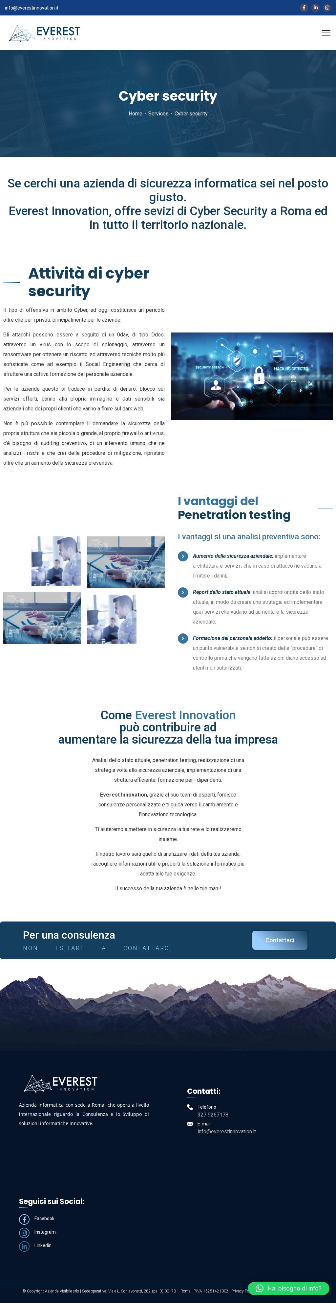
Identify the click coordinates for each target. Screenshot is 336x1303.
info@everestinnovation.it (31, 8)
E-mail (204, 1123)
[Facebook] (24, 1219)
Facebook (44, 1218)
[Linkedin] (24, 1246)
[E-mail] (190, 1124)
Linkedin (43, 1245)
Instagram (45, 1232)
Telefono (207, 1107)
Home (135, 114)
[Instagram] (24, 1233)
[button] (288, 1288)
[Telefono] (190, 1107)
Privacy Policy (243, 1291)
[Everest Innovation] (44, 32)
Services (158, 114)
